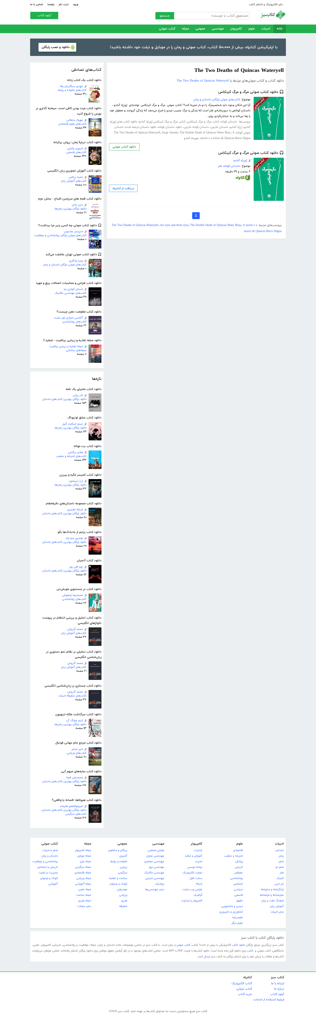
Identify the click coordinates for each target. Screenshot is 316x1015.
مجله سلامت (83, 895)
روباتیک (159, 884)
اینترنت (198, 850)
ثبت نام (64, 4)
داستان (279, 850)
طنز (220, 166)
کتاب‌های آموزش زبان (73, 181)
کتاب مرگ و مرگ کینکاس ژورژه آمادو (162, 122)
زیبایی (123, 867)
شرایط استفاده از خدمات (268, 1000)
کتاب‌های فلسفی (76, 152)
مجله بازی (85, 861)
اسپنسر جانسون (73, 232)
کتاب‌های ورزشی (76, 753)
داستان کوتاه (229, 122)
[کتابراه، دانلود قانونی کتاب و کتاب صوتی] (242, 178)
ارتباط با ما (277, 983)
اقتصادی (238, 850)
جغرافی (238, 873)
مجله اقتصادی (83, 873)
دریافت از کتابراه (123, 188)
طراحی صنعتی (156, 850)
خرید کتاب (245, 994)
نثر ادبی (279, 884)
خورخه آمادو (191, 138)
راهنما (51, 4)
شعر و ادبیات (50, 850)
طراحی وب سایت (192, 889)
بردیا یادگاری (76, 261)
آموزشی (53, 884)
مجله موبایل (84, 856)
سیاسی (238, 889)
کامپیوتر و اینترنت (191, 901)
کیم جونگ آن (74, 721)
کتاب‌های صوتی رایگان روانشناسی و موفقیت (60, 235)
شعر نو (280, 867)
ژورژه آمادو (240, 160)
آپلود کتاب (44, 15)
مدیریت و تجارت (48, 873)
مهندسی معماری (154, 861)
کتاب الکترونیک (241, 983)
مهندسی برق (156, 867)
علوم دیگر (237, 923)
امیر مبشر (77, 749)
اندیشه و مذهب (233, 856)
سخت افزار (196, 878)
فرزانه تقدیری (75, 510)
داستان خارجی (219, 127)
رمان (281, 856)
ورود (75, 4)
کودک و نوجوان (118, 884)
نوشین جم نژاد (74, 538)
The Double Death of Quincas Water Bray (205, 133)
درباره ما (279, 989)
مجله (185, 28)
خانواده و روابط (118, 861)
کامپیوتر (236, 28)
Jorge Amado (170, 133)
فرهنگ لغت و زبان (272, 901)
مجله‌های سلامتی (76, 350)
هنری (124, 901)
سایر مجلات (84, 906)
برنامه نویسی (194, 867)
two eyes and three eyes (174, 225)
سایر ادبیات (277, 912)
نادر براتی (78, 395)
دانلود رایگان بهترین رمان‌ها (70, 209)
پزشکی (239, 861)
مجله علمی (84, 889)
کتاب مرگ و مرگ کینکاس (203, 122)
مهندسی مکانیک (154, 873)
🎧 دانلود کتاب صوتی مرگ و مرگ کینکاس (251, 92)
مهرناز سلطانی (74, 120)
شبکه (199, 884)
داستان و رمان (49, 856)
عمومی (200, 28)
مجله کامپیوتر (83, 850)
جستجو (165, 16)
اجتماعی (238, 884)
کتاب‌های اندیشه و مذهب (71, 456)
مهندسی (218, 28)
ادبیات (265, 28)
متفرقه (123, 906)
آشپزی (123, 856)
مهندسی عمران (155, 856)
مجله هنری (84, 901)
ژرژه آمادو (236, 127)
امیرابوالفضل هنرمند (71, 806)
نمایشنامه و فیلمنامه (272, 895)
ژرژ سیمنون (76, 481)
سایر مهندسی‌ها (154, 889)
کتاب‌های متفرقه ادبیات (72, 696)
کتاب (250, 951)
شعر (281, 861)
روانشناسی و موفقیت (45, 861)
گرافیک (197, 895)
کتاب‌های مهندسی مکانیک (70, 293)
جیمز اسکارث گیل (72, 424)
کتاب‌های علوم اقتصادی (72, 124)
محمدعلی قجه (74, 778)
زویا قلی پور (76, 567)
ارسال (207, 957)
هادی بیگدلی (75, 452)
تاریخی (239, 867)
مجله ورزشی (83, 878)
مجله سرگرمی (83, 867)
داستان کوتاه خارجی (196, 127)
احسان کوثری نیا (73, 289)
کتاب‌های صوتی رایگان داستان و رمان (64, 265)
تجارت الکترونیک (192, 873)
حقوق (239, 901)
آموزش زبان (277, 906)
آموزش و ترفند (193, 856)
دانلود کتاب (238, 945)
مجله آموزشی (83, 884)
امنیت (198, 861)
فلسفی (238, 895)
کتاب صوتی (167, 28)
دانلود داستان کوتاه (170, 127)
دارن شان (77, 205)
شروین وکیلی (75, 148)
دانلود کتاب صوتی (124, 147)
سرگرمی (122, 873)
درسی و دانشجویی (232, 906)
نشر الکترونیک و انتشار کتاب (266, 4)
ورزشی (123, 895)
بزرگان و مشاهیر (117, 850)
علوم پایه (237, 917)
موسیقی (122, 889)
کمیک (280, 878)
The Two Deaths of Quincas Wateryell (203, 81)
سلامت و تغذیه (118, 878)
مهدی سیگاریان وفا (71, 86)
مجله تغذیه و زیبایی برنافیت (66, 346)
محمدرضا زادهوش (72, 595)
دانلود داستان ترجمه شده (140, 127)
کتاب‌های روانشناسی (74, 322)
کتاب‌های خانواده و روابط (72, 90)
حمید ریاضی (76, 177)
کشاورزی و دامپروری (231, 912)
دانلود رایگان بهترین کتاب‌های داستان (64, 399)
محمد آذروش (75, 629)
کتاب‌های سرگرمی (75, 814)
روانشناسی (236, 878)
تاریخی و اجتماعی (47, 867)
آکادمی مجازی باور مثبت (68, 318)
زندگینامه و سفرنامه (272, 889)
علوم (251, 28)
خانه (280, 28)
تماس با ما (36, 4)
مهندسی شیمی (154, 878)
